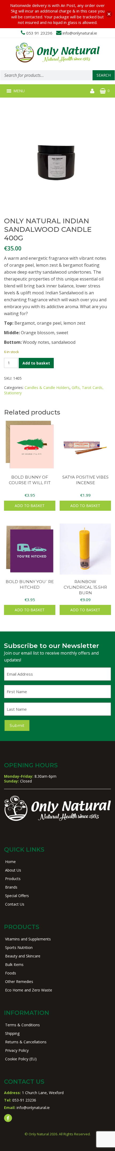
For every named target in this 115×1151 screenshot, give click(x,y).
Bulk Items (14, 964)
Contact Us (14, 904)
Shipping (12, 1033)
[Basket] (103, 91)
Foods (10, 973)
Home (10, 861)
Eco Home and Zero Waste (28, 990)
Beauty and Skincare (22, 956)
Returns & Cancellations (26, 1041)
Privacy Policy (17, 1050)
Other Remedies (19, 981)
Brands (11, 887)
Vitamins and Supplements (28, 938)
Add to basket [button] (30, 505)
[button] (19, 91)
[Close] (109, 14)
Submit (17, 725)
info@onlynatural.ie (80, 33)
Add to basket (36, 363)
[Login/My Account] (92, 91)
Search (104, 75)
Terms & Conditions (22, 1024)
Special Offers (17, 895)
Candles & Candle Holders (47, 387)
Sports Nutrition (19, 947)
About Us (13, 870)
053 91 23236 (39, 33)
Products (13, 878)
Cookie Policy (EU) (21, 1058)
